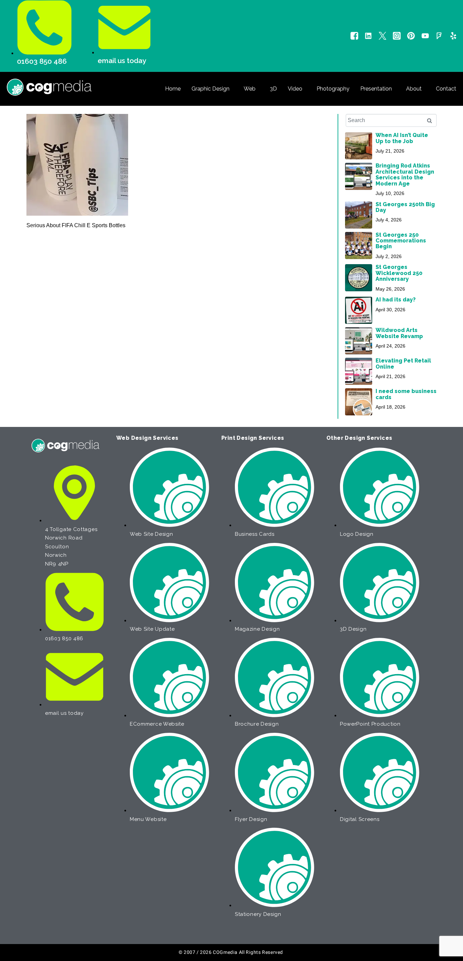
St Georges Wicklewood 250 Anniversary (399, 273)
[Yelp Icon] (453, 36)
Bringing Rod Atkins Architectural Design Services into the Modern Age (405, 174)
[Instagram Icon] (396, 36)
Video (295, 88)
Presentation (376, 88)
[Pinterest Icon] (411, 36)
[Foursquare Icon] (439, 36)
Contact (446, 88)
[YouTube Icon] (425, 36)
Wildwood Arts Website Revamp (399, 333)
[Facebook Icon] (354, 36)
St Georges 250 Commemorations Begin (401, 241)
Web (250, 88)
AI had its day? (396, 299)
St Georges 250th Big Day (405, 207)
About (414, 88)
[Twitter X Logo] (382, 36)
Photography (333, 88)
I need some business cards (406, 394)
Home (173, 88)
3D (273, 88)
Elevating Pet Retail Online (403, 363)
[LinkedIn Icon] (368, 36)
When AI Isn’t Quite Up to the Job (402, 138)
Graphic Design (210, 88)
